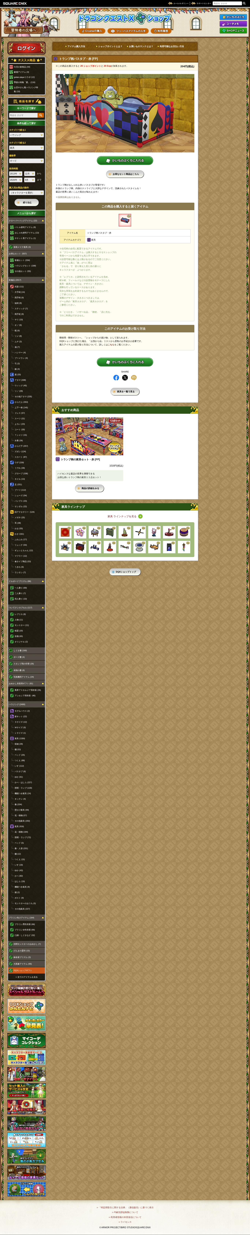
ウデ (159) (19, 462)
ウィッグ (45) (21, 385)
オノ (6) (18, 325)
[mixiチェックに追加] (134, 378)
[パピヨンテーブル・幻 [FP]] (95, 547)
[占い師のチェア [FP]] (184, 532)
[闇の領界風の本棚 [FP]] (110, 532)
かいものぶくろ (233, 17)
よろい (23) (20, 424)
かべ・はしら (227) (23, 782)
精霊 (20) (19, 631)
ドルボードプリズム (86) (20, 581)
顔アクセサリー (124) (25, 512)
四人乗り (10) (21, 599)
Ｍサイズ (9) (20, 727)
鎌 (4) (17, 369)
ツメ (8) (18, 336)
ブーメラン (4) (21, 358)
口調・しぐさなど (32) (25, 935)
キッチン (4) (20, 799)
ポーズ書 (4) (19, 657)
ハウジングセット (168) (25, 266)
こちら (111, 344)
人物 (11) (19, 620)
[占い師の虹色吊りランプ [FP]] (184, 547)
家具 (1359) (20, 738)
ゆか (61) (19, 777)
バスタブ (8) (20, 771)
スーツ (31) (20, 418)
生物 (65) (19, 636)
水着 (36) (19, 440)
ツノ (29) (19, 391)
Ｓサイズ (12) (21, 722)
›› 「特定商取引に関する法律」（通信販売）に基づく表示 (125, 1207)
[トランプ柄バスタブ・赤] (125, 220)
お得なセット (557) (18, 253)
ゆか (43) (19, 870)
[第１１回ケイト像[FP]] (169, 532)
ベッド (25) (20, 755)
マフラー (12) (21, 556)
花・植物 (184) (21, 832)
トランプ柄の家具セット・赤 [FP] (80, 459)
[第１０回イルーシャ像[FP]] (125, 532)
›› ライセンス (125, 1222)
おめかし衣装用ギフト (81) (21, 683)
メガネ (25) (20, 517)
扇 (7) (17, 347)
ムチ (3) (18, 341)
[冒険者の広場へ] (23, 30)
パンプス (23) (21, 501)
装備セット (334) (22, 260)
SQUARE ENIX (15, 3)
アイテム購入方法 (76, 46)
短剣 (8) (18, 303)
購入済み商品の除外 (19, 187)
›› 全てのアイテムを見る (27, 977)
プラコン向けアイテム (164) (21, 918)
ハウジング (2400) (17, 704)
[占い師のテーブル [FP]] (95, 532)
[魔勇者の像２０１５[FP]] (110, 547)
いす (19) (19, 865)
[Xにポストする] (125, 378)
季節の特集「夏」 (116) (24, 82)
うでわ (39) (20, 468)
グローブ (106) (21, 473)
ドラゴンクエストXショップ (125, 18)
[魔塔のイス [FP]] (139, 547)
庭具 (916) (19, 826)
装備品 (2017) (15, 280)
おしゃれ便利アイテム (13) (27, 233)
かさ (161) (19, 534)
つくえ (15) (20, 859)
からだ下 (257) (21, 446)
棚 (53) (18, 749)
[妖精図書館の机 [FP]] (154, 547)
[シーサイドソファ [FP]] (65, 547)
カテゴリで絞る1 (17, 130)
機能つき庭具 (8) (22, 887)
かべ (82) (19, 876)
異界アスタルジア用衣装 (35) (28, 690)
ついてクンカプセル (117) (20, 608)
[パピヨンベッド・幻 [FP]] (169, 547)
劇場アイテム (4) (21, 72)
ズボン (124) (20, 451)
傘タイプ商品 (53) (23, 561)
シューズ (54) (21, 495)
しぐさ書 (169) (20, 650)
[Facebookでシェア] (116, 378)
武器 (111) (19, 286)
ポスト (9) (19, 898)
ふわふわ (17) (21, 539)
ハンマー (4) (20, 352)
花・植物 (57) (21, 815)
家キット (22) (21, 716)
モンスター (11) (22, 625)
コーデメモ (233, 24)
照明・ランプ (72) (23, 837)
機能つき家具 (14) (23, 793)
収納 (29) (19, 744)
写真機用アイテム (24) (24, 677)
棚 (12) (18, 854)
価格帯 (12, 155)
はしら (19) (20, 881)
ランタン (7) (20, 572)
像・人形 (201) (21, 848)
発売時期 (13, 168)
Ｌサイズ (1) (20, 733)
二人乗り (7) (20, 593)
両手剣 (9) (19, 297)
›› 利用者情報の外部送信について (125, 1217)
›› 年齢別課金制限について (125, 1212)
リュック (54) (21, 545)
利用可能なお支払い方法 (172, 46)
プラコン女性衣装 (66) (25, 930)
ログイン (26, 48)
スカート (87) (21, 457)
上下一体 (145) (21, 407)
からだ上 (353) (21, 402)
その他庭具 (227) (22, 909)
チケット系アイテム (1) (25, 238)
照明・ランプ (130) (23, 788)
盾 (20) (18, 374)
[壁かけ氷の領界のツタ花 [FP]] (125, 547)
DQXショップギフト (23, 970)
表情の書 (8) (19, 670)
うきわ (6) (19, 567)
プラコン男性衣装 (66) (25, 924)
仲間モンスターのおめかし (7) (27, 944)
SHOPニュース (233, 31)
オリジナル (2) (21, 642)
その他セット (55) (23, 271)
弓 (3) (17, 363)
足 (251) (18, 484)
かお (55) (19, 528)
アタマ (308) (20, 380)
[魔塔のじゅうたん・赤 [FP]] (65, 532)
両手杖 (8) (19, 314)
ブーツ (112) (20, 490)
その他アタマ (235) (23, 396)
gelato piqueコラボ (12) (24, 77)
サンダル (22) (21, 506)
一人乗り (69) (21, 588)
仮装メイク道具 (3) (22, 247)
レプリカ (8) (20, 614)
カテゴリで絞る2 (17, 142)
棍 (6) (17, 330)
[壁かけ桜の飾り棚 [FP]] (80, 532)
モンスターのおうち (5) (25, 903)
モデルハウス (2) (22, 711)
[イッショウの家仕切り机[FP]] (80, 547)
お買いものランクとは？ (141, 46)
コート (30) (20, 429)
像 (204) (18, 804)
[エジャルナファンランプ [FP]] (139, 532)
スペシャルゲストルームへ (26, 990)
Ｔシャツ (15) (21, 435)
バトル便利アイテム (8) (25, 227)
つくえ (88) (20, 760)
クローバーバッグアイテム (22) (23, 221)
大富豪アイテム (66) (23, 964)
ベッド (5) (19, 843)
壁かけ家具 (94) (22, 810)
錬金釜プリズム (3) (22, 957)
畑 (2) (17, 892)
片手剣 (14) (20, 292)
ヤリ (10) (19, 319)
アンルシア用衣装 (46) (25, 695)
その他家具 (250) (22, 821)
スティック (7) (21, 308)
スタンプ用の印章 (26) (24, 664)
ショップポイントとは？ (110, 46)
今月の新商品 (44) (22, 67)
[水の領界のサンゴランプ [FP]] (154, 532)
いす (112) (19, 766)
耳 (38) (18, 523)
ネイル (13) (20, 479)
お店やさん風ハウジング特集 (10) (26, 89)
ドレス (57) (20, 413)
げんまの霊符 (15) (22, 951)
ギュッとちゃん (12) (24, 550)
